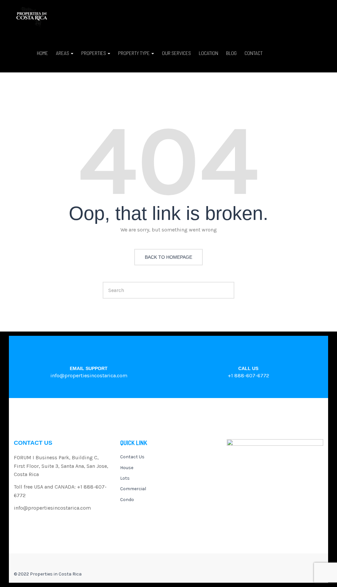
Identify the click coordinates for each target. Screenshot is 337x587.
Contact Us (132, 457)
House (126, 467)
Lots (125, 478)
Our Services (176, 53)
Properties (94, 53)
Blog (231, 53)
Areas (63, 53)
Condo (127, 499)
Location (208, 53)
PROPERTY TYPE (134, 53)
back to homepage (168, 257)
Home (42, 53)
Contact (254, 53)
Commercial (133, 489)
